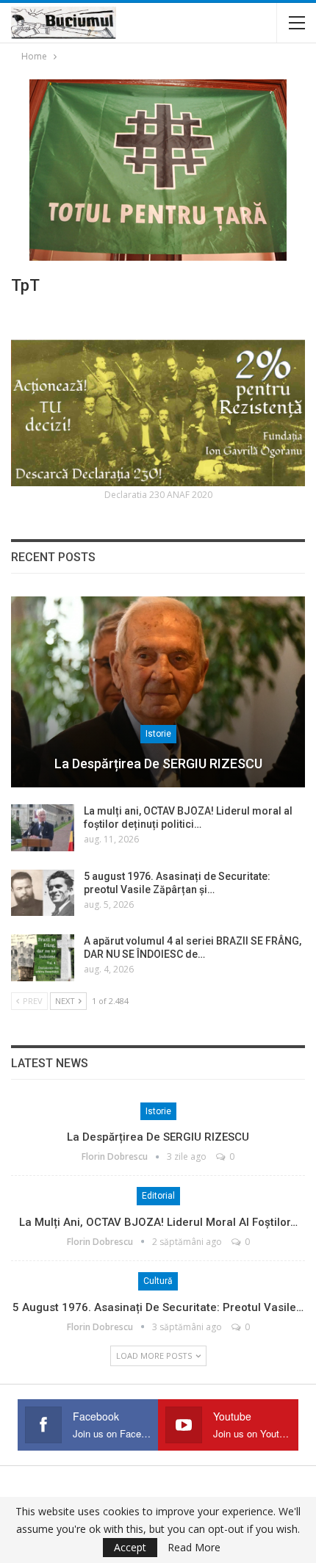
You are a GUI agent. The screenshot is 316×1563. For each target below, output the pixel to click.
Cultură (158, 1281)
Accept (130, 1547)
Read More (194, 1547)
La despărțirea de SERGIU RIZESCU (158, 763)
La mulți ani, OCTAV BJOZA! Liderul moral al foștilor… (158, 1222)
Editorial (158, 1196)
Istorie (158, 734)
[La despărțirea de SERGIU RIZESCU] (158, 692)
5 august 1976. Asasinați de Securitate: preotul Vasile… (158, 1307)
